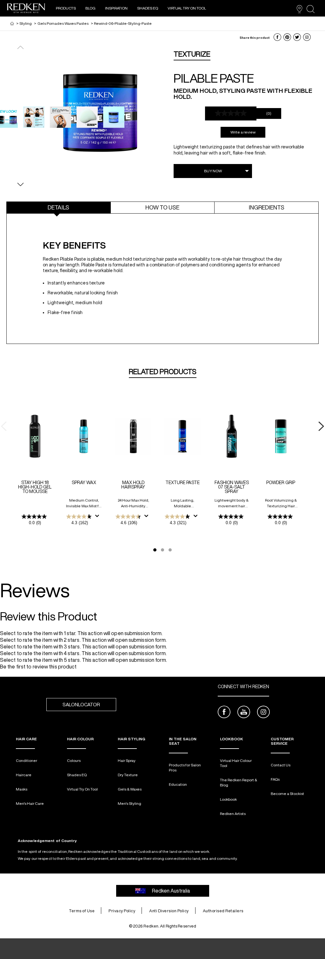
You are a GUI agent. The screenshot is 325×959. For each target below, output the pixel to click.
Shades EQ (147, 8)
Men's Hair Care (30, 803)
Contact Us (280, 765)
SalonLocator (81, 704)
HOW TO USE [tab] (162, 207)
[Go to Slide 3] (170, 549)
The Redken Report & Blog (238, 782)
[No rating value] (230, 113)
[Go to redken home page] (26, 9)
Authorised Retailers (223, 911)
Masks (21, 789)
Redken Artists (233, 814)
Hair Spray (127, 760)
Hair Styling (131, 739)
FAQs (275, 779)
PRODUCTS (66, 8)
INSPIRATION (116, 8)
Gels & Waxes (130, 789)
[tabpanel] (162, 281)
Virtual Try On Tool (82, 789)
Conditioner (26, 760)
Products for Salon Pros (185, 767)
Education (178, 784)
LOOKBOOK (231, 739)
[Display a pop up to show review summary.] (98, 518)
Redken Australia (171, 890)
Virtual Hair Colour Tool (236, 763)
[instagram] (263, 713)
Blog (90, 8)
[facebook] (224, 713)
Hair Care (26, 739)
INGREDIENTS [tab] (266, 207)
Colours (74, 760)
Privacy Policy (122, 911)
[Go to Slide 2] (162, 549)
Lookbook (228, 799)
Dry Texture (128, 775)
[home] (12, 23)
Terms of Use (82, 911)
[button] (277, 37)
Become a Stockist (287, 793)
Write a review (242, 132)
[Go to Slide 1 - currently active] (154, 549)
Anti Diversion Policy (169, 911)
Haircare (23, 775)
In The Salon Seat (182, 741)
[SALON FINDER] (299, 9)
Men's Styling (129, 803)
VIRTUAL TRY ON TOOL (187, 8)
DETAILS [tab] (58, 207)
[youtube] (243, 713)
